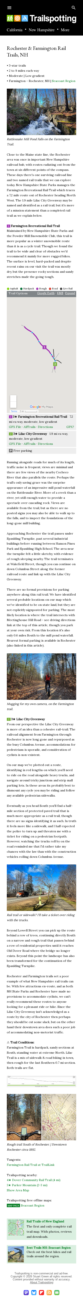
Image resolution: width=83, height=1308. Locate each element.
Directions (45, 427)
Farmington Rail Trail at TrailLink (30, 1165)
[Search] (73, 7)
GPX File (15, 427)
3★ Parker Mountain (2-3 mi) (27, 1185)
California (14, 30)
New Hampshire (41, 30)
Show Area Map (18, 1190)
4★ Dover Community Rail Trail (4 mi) (33, 1180)
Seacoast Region (63, 81)
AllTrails (30, 427)
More (65, 30)
